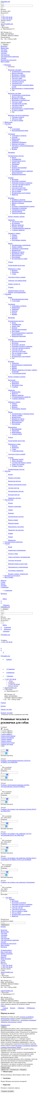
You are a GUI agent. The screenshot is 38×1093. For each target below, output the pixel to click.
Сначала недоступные (8, 742)
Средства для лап (17, 907)
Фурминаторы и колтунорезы (21, 914)
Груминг (12, 899)
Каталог (3, 926)
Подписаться (5, 925)
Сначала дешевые (6, 739)
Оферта (3, 1006)
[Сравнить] (4, 753)
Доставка (4, 955)
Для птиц (4, 937)
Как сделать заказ (6, 952)
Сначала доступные (7, 744)
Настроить (23, 1069)
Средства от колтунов (19, 909)
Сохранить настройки (7, 1091)
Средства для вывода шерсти (21, 906)
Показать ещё (5, 1067)
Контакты (4, 947)
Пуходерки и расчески (19, 902)
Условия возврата (6, 950)
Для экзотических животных (10, 940)
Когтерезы (15, 901)
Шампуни (15, 916)
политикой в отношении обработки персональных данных (18, 1021)
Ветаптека (4, 930)
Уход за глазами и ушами (19, 911)
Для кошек (4, 935)
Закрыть (3, 1027)
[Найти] (2, 15)
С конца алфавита (6, 734)
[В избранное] (5, 750)
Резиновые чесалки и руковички (22, 904)
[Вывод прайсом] (3, 746)
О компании (8, 590)
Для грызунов (5, 938)
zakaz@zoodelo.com (7, 24)
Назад (11, 681)
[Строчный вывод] (2, 746)
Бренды (3, 962)
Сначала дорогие (6, 741)
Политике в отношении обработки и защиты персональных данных (19, 1046)
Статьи (3, 960)
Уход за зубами (16, 913)
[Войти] (1, 646)
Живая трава (5, 931)
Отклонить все (14, 1069)
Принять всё (4, 1069)
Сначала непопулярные (8, 736)
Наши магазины (6, 958)
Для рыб (3, 942)
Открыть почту (5, 1025)
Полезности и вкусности (8, 943)
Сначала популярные (7, 737)
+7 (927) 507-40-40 (6, 17)
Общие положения (7, 953)
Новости (3, 957)
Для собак (8, 897)
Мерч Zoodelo (5, 945)
